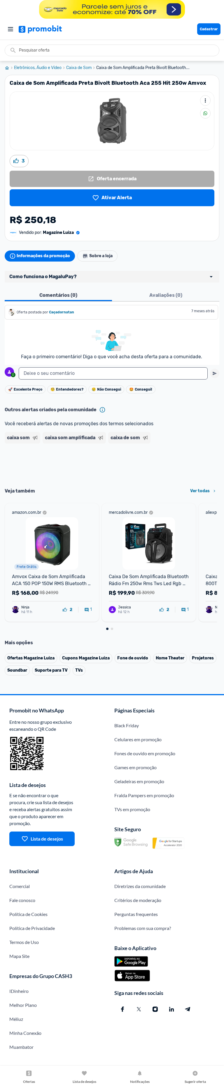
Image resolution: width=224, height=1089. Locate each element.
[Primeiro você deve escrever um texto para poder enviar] (214, 373)
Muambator (21, 1047)
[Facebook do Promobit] (122, 1009)
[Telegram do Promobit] (188, 1009)
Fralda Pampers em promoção (144, 795)
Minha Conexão (25, 1033)
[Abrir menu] (11, 29)
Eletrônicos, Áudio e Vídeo (38, 68)
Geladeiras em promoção (139, 781)
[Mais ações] (205, 100)
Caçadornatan (61, 312)
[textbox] (113, 373)
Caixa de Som (79, 68)
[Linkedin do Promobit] (171, 1009)
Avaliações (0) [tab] (165, 295)
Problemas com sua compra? (142, 928)
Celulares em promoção (138, 739)
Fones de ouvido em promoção (144, 753)
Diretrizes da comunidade (140, 886)
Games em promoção (135, 767)
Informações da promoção (43, 255)
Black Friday (126, 725)
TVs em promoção (132, 809)
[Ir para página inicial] (9, 68)
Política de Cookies (28, 914)
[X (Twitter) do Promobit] (139, 1009)
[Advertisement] (112, 464)
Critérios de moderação (137, 900)
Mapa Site (19, 956)
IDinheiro (19, 991)
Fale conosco (22, 900)
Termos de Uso (24, 942)
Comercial (19, 886)
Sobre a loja (101, 255)
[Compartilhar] (205, 113)
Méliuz (16, 1019)
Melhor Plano (23, 1005)
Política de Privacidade (32, 928)
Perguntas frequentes (136, 914)
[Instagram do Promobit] (155, 1009)
